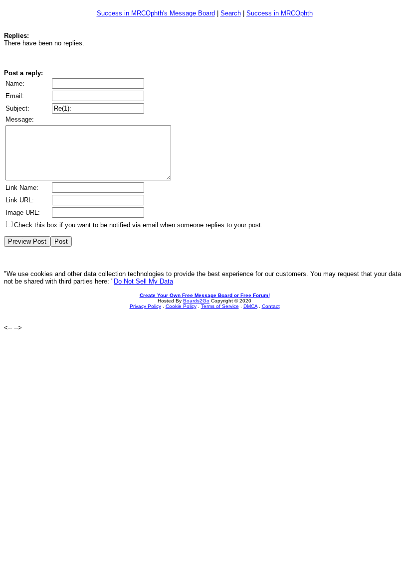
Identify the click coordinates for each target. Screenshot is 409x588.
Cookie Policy (181, 306)
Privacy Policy (145, 306)
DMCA (250, 306)
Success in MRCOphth (279, 13)
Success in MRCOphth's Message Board (156, 13)
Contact (271, 306)
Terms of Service (220, 306)
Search (230, 13)
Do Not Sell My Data (143, 281)
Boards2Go (196, 300)
